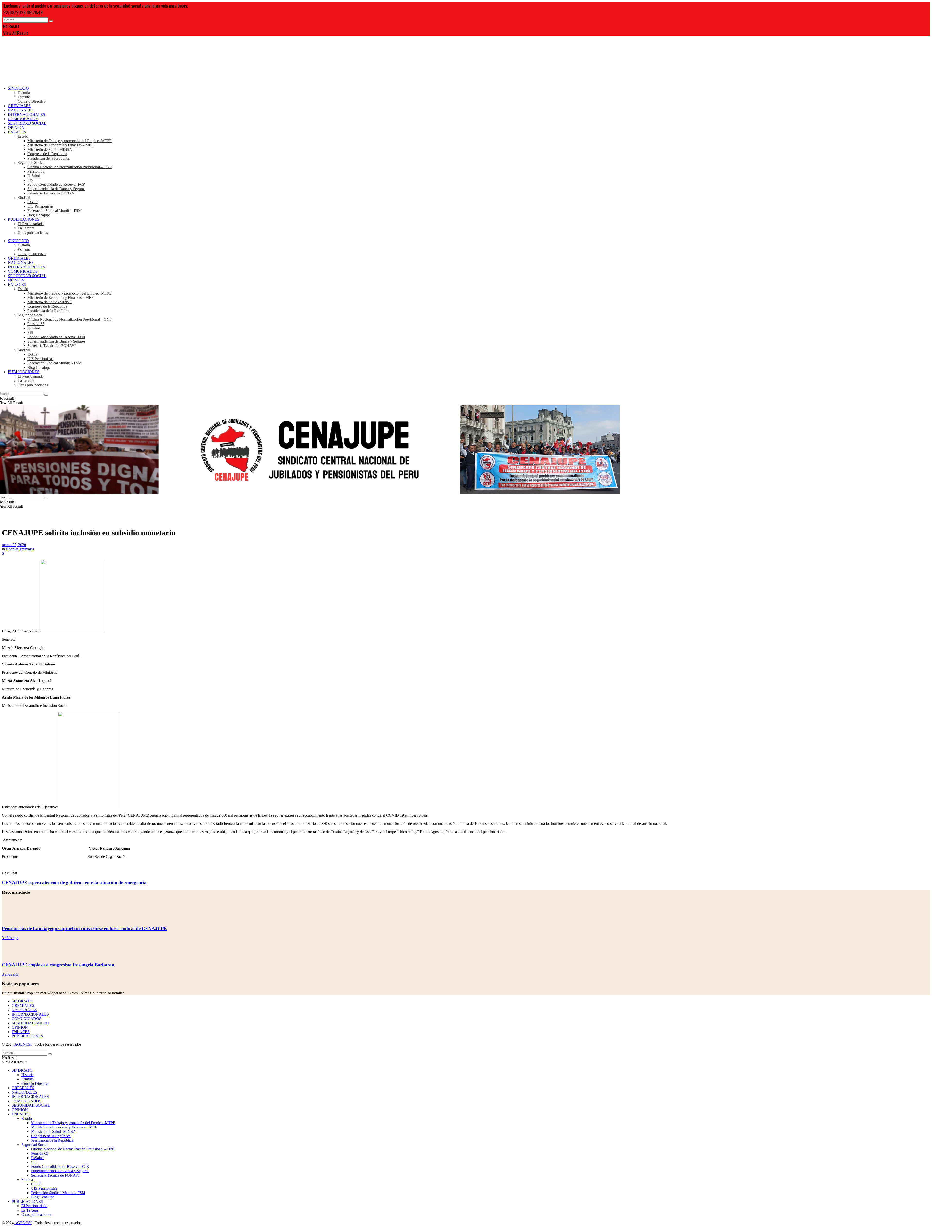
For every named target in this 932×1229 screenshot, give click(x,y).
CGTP (32, 202)
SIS (30, 180)
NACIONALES (20, 110)
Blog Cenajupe (38, 215)
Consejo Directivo (32, 101)
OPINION (16, 128)
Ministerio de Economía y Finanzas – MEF (60, 145)
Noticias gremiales (20, 549)
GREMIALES (19, 106)
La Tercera (26, 228)
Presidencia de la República (48, 158)
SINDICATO (18, 88)
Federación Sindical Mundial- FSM (54, 211)
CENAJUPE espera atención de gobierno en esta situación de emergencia (74, 882)
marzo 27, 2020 (14, 545)
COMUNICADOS (23, 119)
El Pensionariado (31, 224)
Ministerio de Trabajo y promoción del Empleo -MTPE (69, 141)
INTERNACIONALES (26, 114)
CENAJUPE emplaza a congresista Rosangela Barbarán (58, 964)
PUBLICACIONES (23, 219)
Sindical (24, 197)
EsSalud (33, 176)
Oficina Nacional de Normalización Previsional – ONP (69, 167)
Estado (23, 136)
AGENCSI (23, 1044)
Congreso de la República (47, 154)
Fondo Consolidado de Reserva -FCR (56, 184)
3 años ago (10, 938)
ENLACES (17, 132)
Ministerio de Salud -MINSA (49, 149)
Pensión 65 (35, 171)
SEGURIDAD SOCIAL (27, 123)
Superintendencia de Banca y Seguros (56, 189)
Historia (24, 93)
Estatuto (24, 97)
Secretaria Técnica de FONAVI (51, 193)
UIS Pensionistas (40, 206)
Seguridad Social (31, 162)
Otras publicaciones (33, 232)
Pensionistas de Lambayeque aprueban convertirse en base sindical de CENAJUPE (84, 928)
